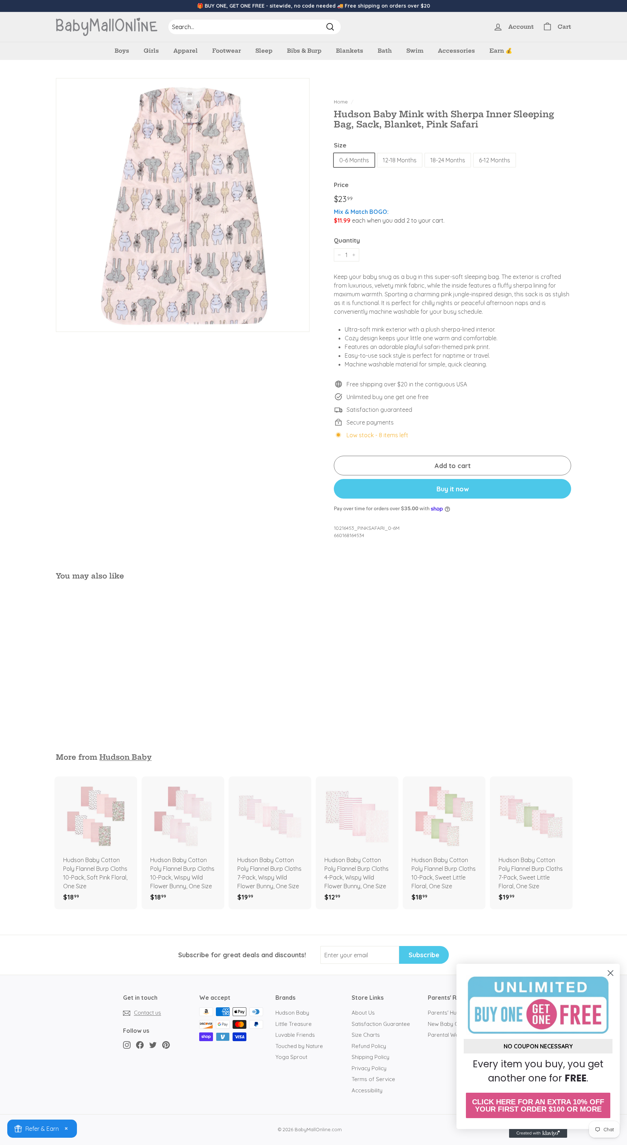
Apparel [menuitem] (185, 50)
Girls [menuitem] (151, 50)
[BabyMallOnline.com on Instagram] (127, 1044)
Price (341, 184)
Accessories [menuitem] (456, 50)
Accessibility (367, 1090)
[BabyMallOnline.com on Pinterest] (166, 1044)
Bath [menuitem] (385, 50)
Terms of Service (373, 1079)
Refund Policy (369, 1046)
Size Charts (366, 1034)
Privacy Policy (369, 1068)
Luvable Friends (295, 1034)
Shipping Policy (370, 1056)
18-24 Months (447, 160)
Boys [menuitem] (122, 50)
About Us (363, 1012)
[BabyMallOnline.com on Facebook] (140, 1044)
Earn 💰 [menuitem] (500, 50)
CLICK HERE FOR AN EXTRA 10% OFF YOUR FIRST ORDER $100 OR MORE (538, 1105)
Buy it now (453, 489)
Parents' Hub (444, 1012)
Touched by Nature (299, 1046)
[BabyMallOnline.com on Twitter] (153, 1044)
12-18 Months (400, 160)
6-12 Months (494, 160)
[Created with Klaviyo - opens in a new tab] (538, 1133)
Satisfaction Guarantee (381, 1023)
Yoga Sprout (291, 1056)
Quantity (347, 240)
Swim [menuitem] (414, 50)
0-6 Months (354, 160)
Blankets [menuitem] (349, 50)
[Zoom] (182, 205)
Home (341, 101)
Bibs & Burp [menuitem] (304, 50)
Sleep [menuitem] (263, 50)
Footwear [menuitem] (226, 50)
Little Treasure (293, 1023)
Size (340, 145)
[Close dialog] (610, 973)
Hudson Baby (125, 757)
